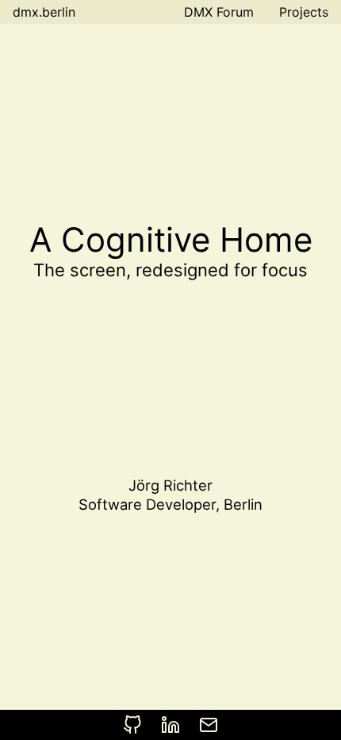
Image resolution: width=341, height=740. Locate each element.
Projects (303, 12)
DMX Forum (219, 12)
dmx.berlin (44, 12)
